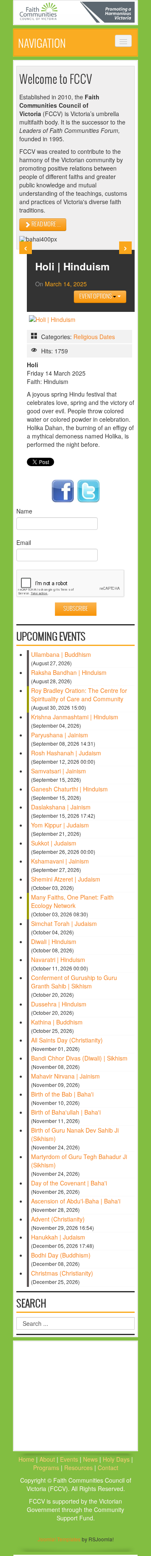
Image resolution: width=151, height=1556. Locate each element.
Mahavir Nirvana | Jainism (65, 1076)
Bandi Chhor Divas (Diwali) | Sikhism (79, 1058)
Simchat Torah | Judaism (64, 923)
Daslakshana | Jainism (61, 807)
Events (69, 1459)
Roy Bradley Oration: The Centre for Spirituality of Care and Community (79, 694)
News (91, 1459)
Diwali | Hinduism (53, 941)
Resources (79, 1467)
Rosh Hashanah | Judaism (66, 753)
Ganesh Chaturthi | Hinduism (69, 789)
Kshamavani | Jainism (60, 861)
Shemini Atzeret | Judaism (65, 879)
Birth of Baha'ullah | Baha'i (66, 1112)
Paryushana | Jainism (59, 735)
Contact (108, 1467)
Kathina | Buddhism (57, 1022)
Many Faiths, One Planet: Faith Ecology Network (72, 901)
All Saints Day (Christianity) (67, 1040)
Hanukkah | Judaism (58, 1237)
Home (26, 1459)
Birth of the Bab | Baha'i (62, 1094)
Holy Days (117, 1459)
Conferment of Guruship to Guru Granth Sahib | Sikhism (74, 981)
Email (23, 542)
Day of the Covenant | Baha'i (69, 1183)
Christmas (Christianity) (62, 1273)
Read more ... (46, 224)
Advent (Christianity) (58, 1219)
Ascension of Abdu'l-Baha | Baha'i (75, 1201)
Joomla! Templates (59, 1539)
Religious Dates (94, 336)
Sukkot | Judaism (53, 843)
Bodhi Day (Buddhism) (61, 1255)
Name (24, 511)
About (47, 1459)
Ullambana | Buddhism (61, 654)
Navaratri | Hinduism (58, 959)
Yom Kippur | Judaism (60, 825)
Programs (47, 1467)
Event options (96, 296)
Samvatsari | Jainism (58, 771)
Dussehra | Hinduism (58, 1004)
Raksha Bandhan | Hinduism (69, 672)
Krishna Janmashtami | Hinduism (74, 717)
